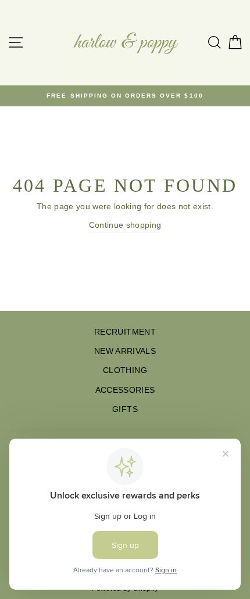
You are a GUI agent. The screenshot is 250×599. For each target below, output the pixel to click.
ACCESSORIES (125, 390)
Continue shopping (125, 225)
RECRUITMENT (125, 332)
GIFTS (125, 409)
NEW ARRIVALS (125, 351)
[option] (125, 96)
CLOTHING (125, 370)
